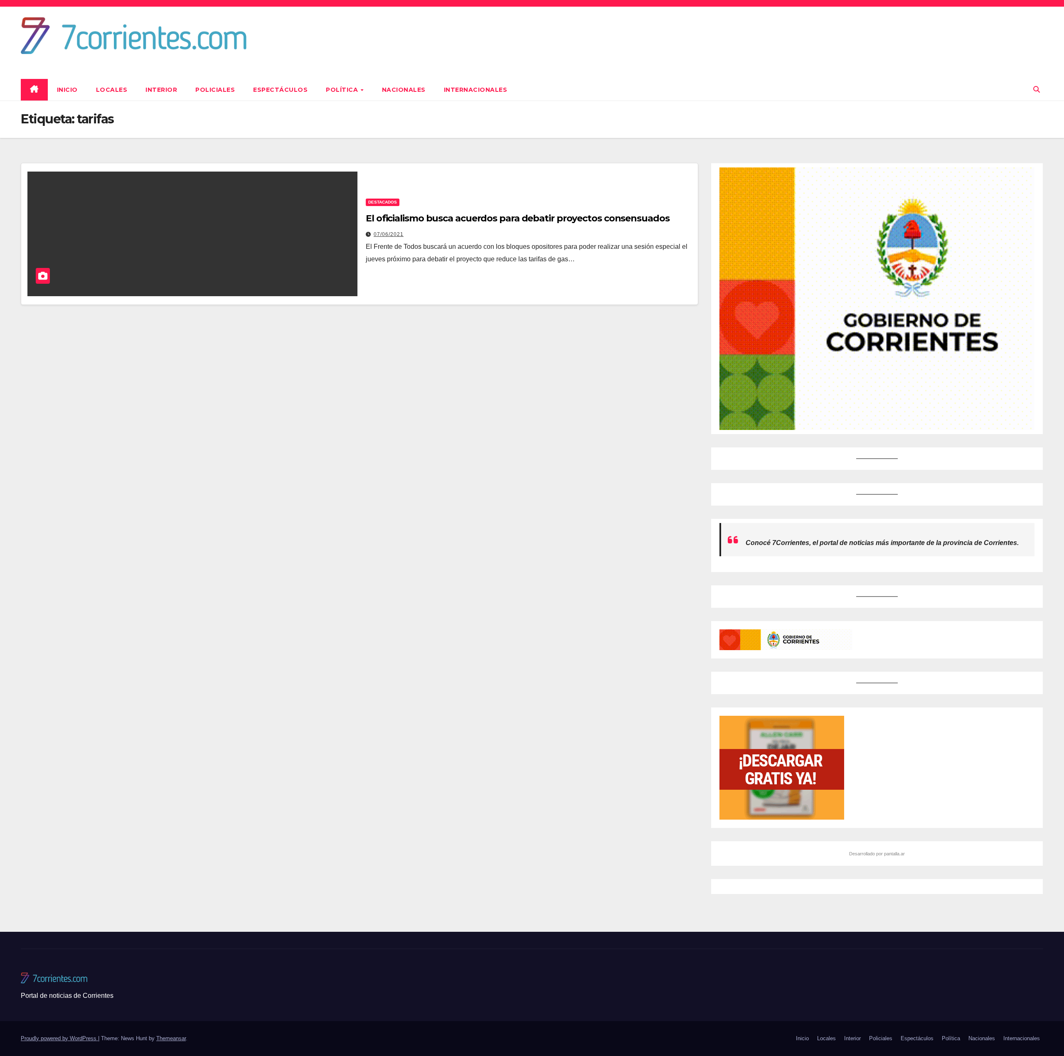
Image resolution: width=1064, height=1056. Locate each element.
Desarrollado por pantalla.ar (877, 853)
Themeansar (171, 1038)
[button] (1036, 89)
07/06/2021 (389, 234)
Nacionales (404, 89)
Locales (112, 89)
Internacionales (475, 89)
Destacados (382, 202)
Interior (161, 89)
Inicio (67, 89)
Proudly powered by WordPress (59, 1038)
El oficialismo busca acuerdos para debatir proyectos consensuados (518, 218)
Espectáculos (280, 89)
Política (343, 89)
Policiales (215, 89)
